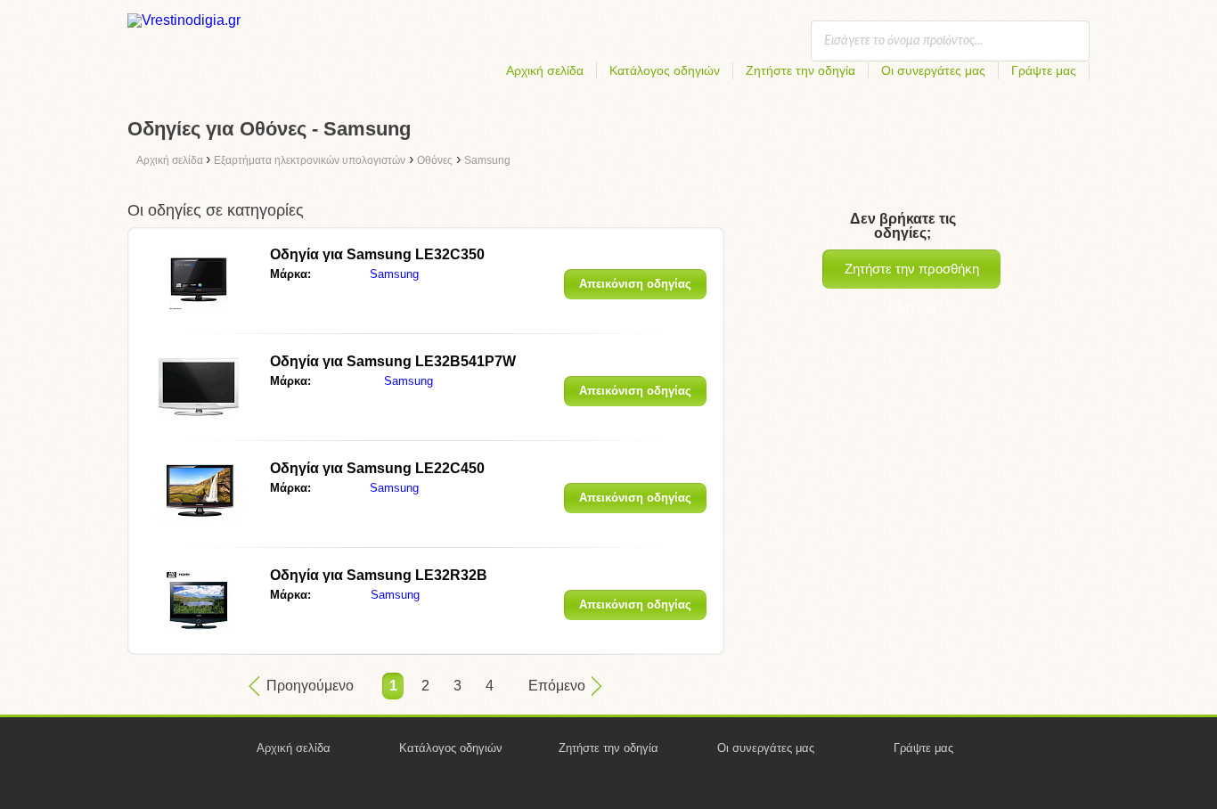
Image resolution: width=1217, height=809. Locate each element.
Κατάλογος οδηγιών (664, 70)
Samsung (394, 274)
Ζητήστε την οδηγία (800, 70)
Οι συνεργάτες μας (933, 70)
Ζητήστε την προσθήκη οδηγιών (912, 275)
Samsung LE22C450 (377, 468)
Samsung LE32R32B (378, 575)
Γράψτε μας (1043, 70)
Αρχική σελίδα (545, 70)
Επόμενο (556, 685)
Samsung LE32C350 (377, 254)
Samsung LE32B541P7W (393, 361)
